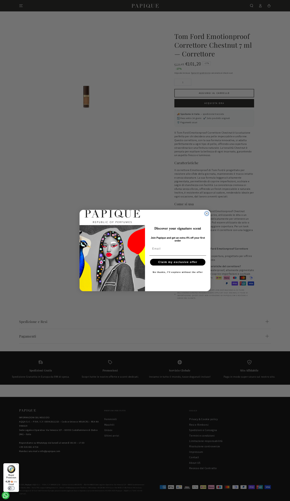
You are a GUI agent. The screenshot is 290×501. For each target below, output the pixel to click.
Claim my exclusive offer (177, 262)
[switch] (11, 488)
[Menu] (17, 465)
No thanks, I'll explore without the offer (178, 272)
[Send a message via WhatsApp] (6, 495)
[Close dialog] (207, 213)
